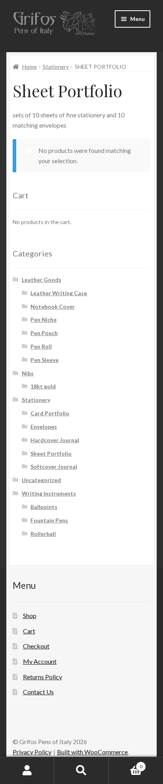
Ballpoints (43, 506)
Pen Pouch (44, 333)
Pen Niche (43, 319)
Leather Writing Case (58, 293)
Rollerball (43, 533)
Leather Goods (41, 279)
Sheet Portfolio (51, 453)
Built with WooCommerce (92, 752)
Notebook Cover (52, 306)
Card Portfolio (49, 413)
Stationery (56, 66)
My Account (40, 661)
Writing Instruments (49, 493)
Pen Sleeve (44, 359)
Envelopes (43, 426)
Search (81, 770)
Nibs (28, 373)
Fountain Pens (49, 520)
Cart (29, 631)
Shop (29, 615)
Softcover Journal (53, 466)
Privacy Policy (32, 752)
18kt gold (43, 386)
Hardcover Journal (54, 440)
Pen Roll (41, 346)
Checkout (36, 646)
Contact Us (38, 691)
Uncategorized (41, 480)
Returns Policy (42, 676)
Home (29, 66)
